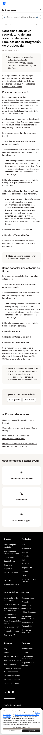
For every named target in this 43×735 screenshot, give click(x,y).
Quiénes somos (27, 649)
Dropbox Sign (26, 568)
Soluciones (8, 565)
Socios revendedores (12, 676)
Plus (23, 545)
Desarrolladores (10, 664)
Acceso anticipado (11, 573)
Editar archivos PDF (11, 627)
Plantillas (7, 580)
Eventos (7, 652)
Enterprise (25, 556)
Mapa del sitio (26, 626)
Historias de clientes (11, 656)
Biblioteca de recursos (12, 660)
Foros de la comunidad (12, 668)
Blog (5, 649)
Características (9, 561)
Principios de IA (27, 622)
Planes (24, 575)
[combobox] (21, 17)
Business (24, 552)
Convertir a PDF (10, 635)
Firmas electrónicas (11, 631)
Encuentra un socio (11, 683)
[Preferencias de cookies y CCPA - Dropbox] (21, 721)
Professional (26, 548)
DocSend (25, 564)
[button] (4, 17)
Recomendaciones (11, 672)
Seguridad (8, 569)
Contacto (25, 602)
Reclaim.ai (25, 571)
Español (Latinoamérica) (12, 705)
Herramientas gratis (11, 584)
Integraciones (9, 557)
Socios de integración (12, 679)
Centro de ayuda (8, 10)
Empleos (24, 652)
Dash (23, 560)
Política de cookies (28, 612)
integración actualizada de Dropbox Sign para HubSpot (22, 65)
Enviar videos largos (11, 604)
